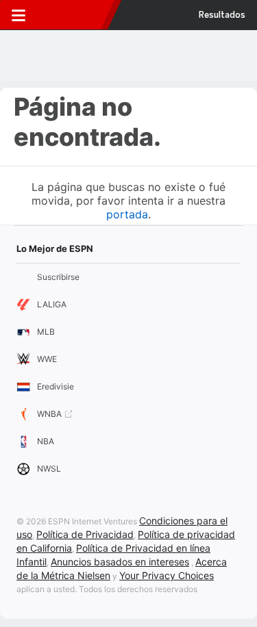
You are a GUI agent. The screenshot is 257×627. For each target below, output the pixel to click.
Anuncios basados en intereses (120, 561)
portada (127, 214)
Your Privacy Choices (166, 575)
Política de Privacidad (85, 534)
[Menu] (18, 15)
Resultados (222, 15)
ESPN (70, 15)
